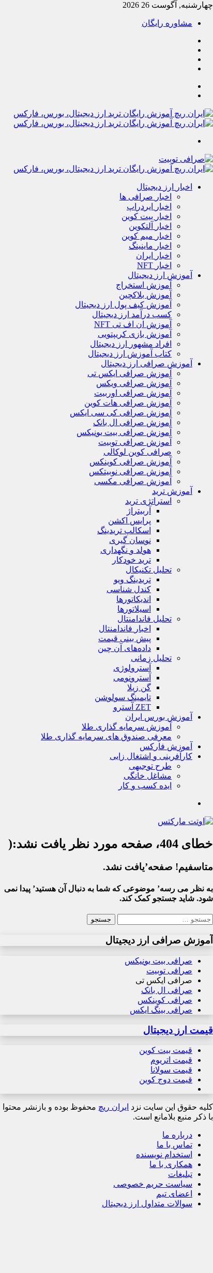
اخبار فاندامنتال (125, 628)
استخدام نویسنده (164, 1154)
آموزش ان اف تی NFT (133, 324)
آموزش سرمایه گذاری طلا (127, 726)
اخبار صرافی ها (145, 196)
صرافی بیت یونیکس (158, 960)
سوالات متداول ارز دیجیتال (147, 1203)
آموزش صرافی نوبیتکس (130, 471)
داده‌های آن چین (124, 648)
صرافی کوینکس (165, 1000)
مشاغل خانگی (148, 775)
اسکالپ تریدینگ (124, 530)
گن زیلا (139, 687)
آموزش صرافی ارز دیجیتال (146, 363)
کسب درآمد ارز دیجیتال (132, 314)
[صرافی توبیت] (186, 158)
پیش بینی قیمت (124, 638)
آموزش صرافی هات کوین (128, 402)
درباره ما (177, 1134)
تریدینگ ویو (132, 579)
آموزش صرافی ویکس (134, 383)
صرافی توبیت (169, 970)
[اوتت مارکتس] (185, 821)
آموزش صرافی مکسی (133, 481)
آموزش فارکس (166, 746)
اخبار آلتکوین (150, 226)
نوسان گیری (130, 540)
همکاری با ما (170, 1164)
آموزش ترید (172, 491)
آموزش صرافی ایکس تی (129, 373)
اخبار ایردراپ (149, 206)
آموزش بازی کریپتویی (135, 334)
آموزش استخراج (144, 285)
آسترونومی (132, 677)
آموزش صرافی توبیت (135, 442)
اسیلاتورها (134, 608)
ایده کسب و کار (145, 785)
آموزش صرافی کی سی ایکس (121, 412)
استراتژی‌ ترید (148, 500)
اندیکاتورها (133, 599)
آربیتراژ (139, 510)
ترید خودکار (131, 559)
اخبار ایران (154, 255)
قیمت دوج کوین (165, 1079)
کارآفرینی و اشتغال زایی (151, 756)
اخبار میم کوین (146, 235)
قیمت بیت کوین (165, 1050)
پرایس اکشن (129, 520)
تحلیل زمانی (151, 658)
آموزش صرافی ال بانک (132, 422)
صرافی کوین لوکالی (137, 451)
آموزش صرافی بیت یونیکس (124, 432)
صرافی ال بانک (166, 990)
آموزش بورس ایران (158, 716)
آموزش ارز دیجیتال (160, 275)
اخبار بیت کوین (146, 216)
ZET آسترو (132, 707)
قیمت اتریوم (171, 1059)
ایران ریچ (113, 1107)
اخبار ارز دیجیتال (164, 186)
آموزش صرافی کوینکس (130, 461)
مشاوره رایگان (167, 23)
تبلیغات (180, 1174)
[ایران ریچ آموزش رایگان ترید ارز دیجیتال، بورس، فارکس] (113, 168)
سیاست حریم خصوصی (152, 1183)
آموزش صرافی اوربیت (133, 393)
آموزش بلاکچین (145, 294)
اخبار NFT (154, 265)
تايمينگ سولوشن (123, 697)
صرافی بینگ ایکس (161, 1009)
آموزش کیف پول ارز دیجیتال (123, 304)
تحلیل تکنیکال (149, 569)
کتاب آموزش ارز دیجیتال (130, 353)
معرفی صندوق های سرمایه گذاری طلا (106, 736)
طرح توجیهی (150, 766)
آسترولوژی (132, 667)
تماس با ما (174, 1144)
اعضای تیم (174, 1193)
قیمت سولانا (171, 1069)
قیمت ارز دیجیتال (178, 1029)
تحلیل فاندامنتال (144, 618)
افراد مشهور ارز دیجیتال (131, 343)
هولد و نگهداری (125, 550)
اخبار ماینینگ (150, 245)
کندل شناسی (128, 589)
